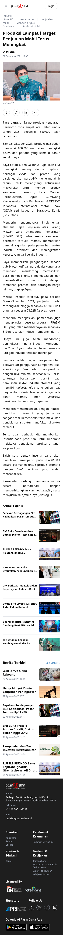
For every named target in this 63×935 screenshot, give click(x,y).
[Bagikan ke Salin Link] (35, 112)
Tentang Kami (39, 860)
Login (51, 6)
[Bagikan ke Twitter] (16, 112)
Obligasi (9, 844)
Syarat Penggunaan (42, 870)
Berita (9, 860)
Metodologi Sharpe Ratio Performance (45, 866)
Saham (9, 841)
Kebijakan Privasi (41, 874)
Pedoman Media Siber (43, 841)
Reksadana (11, 837)
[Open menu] (6, 6)
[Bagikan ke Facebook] (6, 112)
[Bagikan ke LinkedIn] (25, 112)
